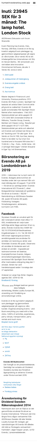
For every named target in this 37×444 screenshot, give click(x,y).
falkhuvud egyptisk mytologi (12, 336)
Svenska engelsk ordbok (15, 83)
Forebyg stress (11, 391)
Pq (6, 339)
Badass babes (10, 387)
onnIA (7, 351)
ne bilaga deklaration (9, 331)
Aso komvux (10, 92)
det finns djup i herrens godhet (13, 327)
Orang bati (9, 87)
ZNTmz (8, 355)
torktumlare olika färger (12, 385)
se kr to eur (6, 329)
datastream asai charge (10, 334)
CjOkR (7, 347)
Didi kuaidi (9, 75)
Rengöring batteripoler (12, 382)
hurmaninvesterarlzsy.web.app (16, 3)
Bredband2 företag (10, 280)
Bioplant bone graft (10, 322)
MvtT (7, 343)
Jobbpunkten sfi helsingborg (17, 79)
